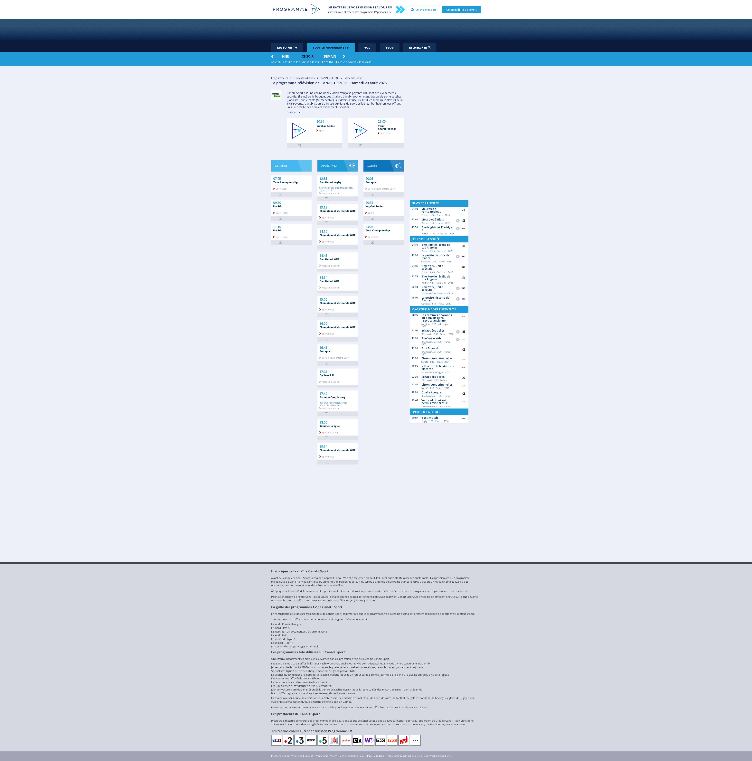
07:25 (277, 178)
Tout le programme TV (331, 47)
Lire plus (292, 112)
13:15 (323, 207)
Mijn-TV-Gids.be (375, 755)
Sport (322, 130)
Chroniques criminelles (436, 358)
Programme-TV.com (326, 755)
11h (298, 62)
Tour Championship (387, 127)
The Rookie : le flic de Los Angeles (435, 246)
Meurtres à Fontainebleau (431, 210)
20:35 (320, 121)
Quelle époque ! (432, 392)
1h (363, 62)
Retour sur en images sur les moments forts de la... (333, 403)
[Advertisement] (376, 29)
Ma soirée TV (287, 47)
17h (326, 62)
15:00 (323, 299)
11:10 (277, 226)
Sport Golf (386, 133)
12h (303, 62)
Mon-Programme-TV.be (352, 755)
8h (286, 62)
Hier (285, 56)
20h (340, 62)
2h (366, 62)
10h (293, 62)
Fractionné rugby (330, 182)
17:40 (323, 393)
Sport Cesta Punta (331, 432)
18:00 (323, 422)
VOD (367, 47)
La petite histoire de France (435, 256)
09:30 (277, 202)
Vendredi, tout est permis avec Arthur (434, 401)
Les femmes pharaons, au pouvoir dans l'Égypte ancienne (437, 317)
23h (354, 62)
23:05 (382, 121)
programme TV (368, 12)
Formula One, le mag (332, 397)
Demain (330, 56)
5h (276, 62)
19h (336, 62)
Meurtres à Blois (432, 219)
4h (272, 62)
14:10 (323, 231)
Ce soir (308, 56)
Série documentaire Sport (335, 357)
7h (282, 62)
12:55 (323, 178)
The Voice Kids (431, 338)
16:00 (323, 323)
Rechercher (418, 47)
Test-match (429, 417)
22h (350, 62)
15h (317, 62)
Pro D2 (277, 206)
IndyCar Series (325, 125)
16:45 (323, 347)
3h (369, 62)
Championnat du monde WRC (337, 210)
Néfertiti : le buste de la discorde (437, 367)
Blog (390, 47)
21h (345, 62)
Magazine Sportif (331, 193)
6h (279, 62)
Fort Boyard (429, 348)
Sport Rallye (328, 217)
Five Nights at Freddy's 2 (436, 228)
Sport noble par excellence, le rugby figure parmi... (336, 188)
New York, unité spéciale (432, 267)
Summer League (329, 425)
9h (289, 62)
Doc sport (325, 351)
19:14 (323, 446)
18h (331, 62)
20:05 (369, 178)
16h (321, 62)
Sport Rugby (282, 212)
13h (307, 62)
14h (312, 62)
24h (359, 62)
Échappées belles (433, 330)
